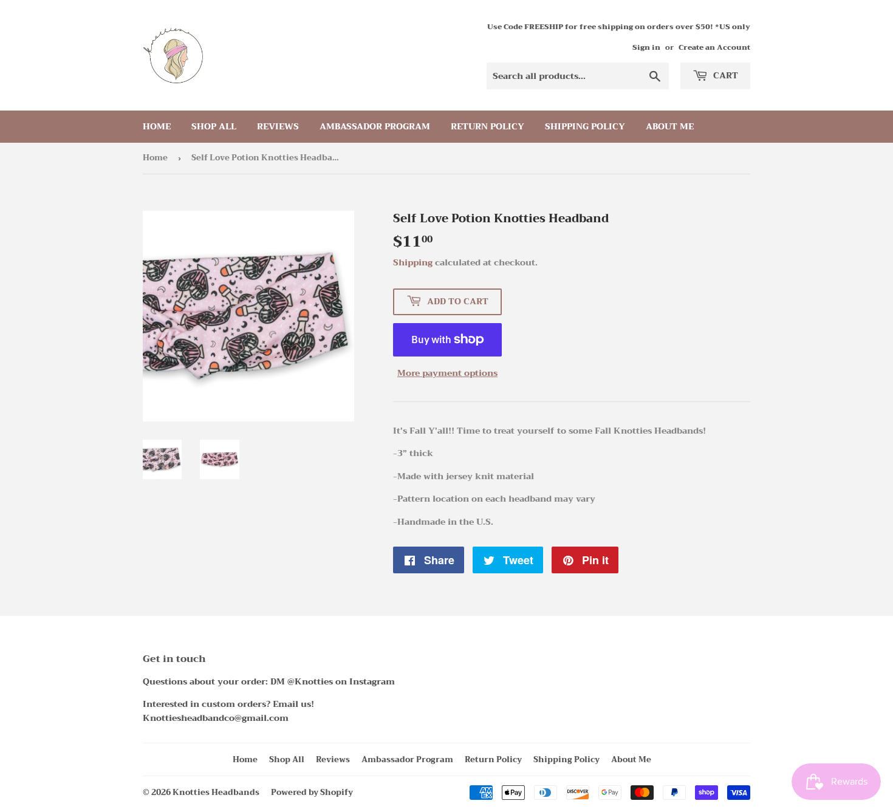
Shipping (413, 262)
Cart (724, 75)
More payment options (447, 373)
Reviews (278, 126)
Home (157, 126)
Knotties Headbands (216, 792)
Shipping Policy (585, 126)
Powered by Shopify (312, 792)
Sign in (646, 47)
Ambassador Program (375, 126)
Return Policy (487, 126)
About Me (670, 126)
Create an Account (714, 47)
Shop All (213, 126)
